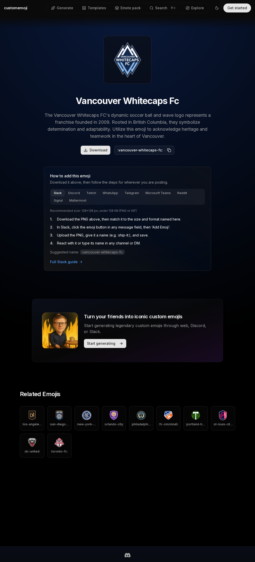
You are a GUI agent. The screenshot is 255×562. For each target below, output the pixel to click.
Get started (237, 8)
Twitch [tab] (91, 193)
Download (98, 150)
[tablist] (127, 197)
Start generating (101, 343)
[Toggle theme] (216, 7)
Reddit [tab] (182, 193)
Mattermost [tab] (77, 200)
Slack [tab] (58, 193)
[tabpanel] (127, 237)
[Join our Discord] (127, 555)
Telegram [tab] (132, 193)
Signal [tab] (58, 200)
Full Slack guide (64, 262)
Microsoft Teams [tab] (158, 193)
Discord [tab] (74, 193)
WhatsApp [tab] (110, 193)
